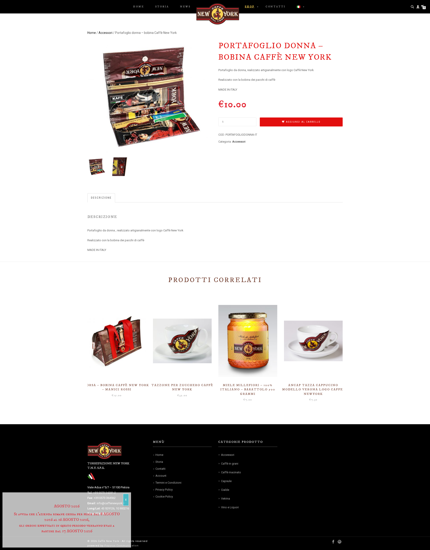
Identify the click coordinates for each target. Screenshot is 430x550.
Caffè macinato (231, 472)
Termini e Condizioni (168, 482)
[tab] (101, 197)
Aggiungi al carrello (303, 121)
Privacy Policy (164, 489)
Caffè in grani (229, 463)
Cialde (225, 489)
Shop (249, 6)
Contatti (276, 6)
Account (160, 475)
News (185, 6)
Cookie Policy (164, 496)
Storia (162, 6)
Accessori (105, 33)
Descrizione (101, 197)
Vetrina (225, 498)
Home (138, 6)
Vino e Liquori (230, 507)
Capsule (226, 481)
